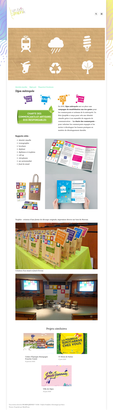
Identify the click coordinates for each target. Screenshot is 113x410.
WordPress (26, 407)
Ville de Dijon (48, 389)
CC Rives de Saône (65, 357)
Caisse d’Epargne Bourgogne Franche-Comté (36, 358)
